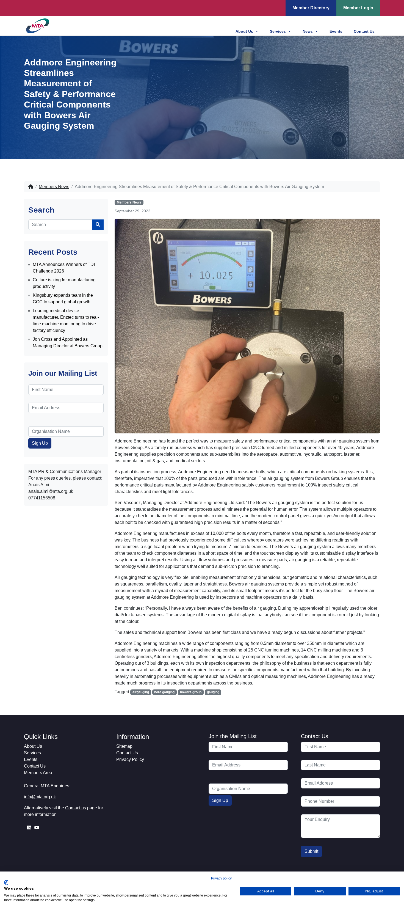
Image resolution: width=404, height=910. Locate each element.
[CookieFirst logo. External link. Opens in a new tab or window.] (6, 882)
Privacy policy (221, 878)
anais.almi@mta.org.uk (50, 491)
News (308, 31)
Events (336, 31)
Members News (54, 186)
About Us (244, 31)
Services (278, 31)
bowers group (190, 692)
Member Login (358, 8)
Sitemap (124, 746)
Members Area (38, 772)
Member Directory (311, 8)
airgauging (140, 692)
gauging (213, 692)
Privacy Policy (130, 759)
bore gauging (164, 692)
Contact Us (364, 31)
